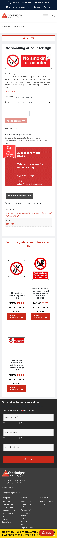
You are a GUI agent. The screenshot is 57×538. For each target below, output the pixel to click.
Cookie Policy (26, 501)
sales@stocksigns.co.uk (29, 184)
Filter (25, 38)
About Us (6, 501)
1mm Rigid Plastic (13, 213)
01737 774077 (29, 176)
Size (7, 102)
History (5, 516)
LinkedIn (43, 504)
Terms (23, 524)
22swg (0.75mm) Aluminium (34, 213)
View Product (14, 316)
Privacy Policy (26, 510)
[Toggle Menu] (45, 15)
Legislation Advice (28, 528)
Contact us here (46, 501)
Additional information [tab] (19, 195)
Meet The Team (8, 504)
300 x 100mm (12, 224)
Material (9, 97)
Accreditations (7, 507)
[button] (48, 56)
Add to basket (14, 121)
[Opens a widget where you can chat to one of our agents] (46, 533)
